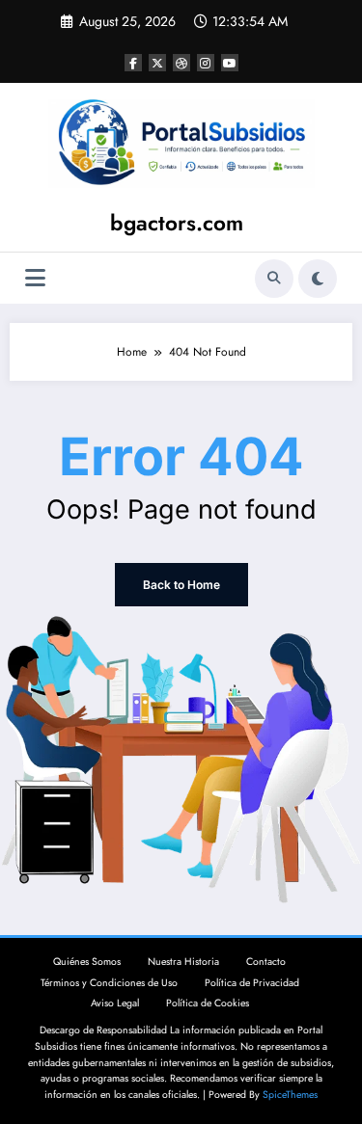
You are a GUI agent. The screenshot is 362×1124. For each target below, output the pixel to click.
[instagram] (205, 62)
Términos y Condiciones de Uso (109, 983)
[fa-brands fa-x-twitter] (157, 62)
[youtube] (229, 62)
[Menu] (35, 278)
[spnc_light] (317, 278)
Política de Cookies (207, 1003)
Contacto (266, 961)
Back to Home (181, 584)
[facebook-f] (133, 62)
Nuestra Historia (183, 961)
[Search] (274, 278)
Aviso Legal (115, 1003)
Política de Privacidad (252, 983)
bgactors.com (176, 222)
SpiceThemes (290, 1094)
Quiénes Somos (87, 961)
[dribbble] (181, 62)
